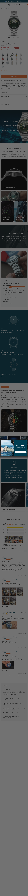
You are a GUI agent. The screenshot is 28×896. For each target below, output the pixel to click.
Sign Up (21, 452)
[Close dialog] (26, 441)
